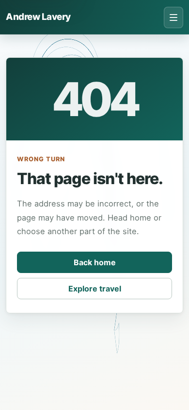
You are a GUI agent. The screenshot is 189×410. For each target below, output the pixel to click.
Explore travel (94, 288)
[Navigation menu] (173, 17)
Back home (95, 262)
